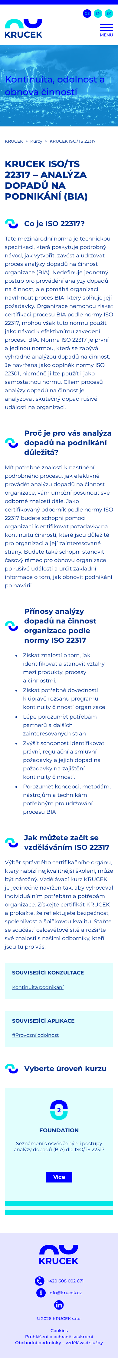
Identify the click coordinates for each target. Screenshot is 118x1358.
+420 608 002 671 (65, 1281)
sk (109, 13)
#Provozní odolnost (35, 1035)
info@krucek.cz (65, 1292)
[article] (59, 1151)
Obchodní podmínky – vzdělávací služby (59, 1342)
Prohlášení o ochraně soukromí (59, 1336)
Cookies (59, 1330)
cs (87, 13)
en (98, 13)
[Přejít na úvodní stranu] (59, 28)
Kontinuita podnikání (38, 987)
